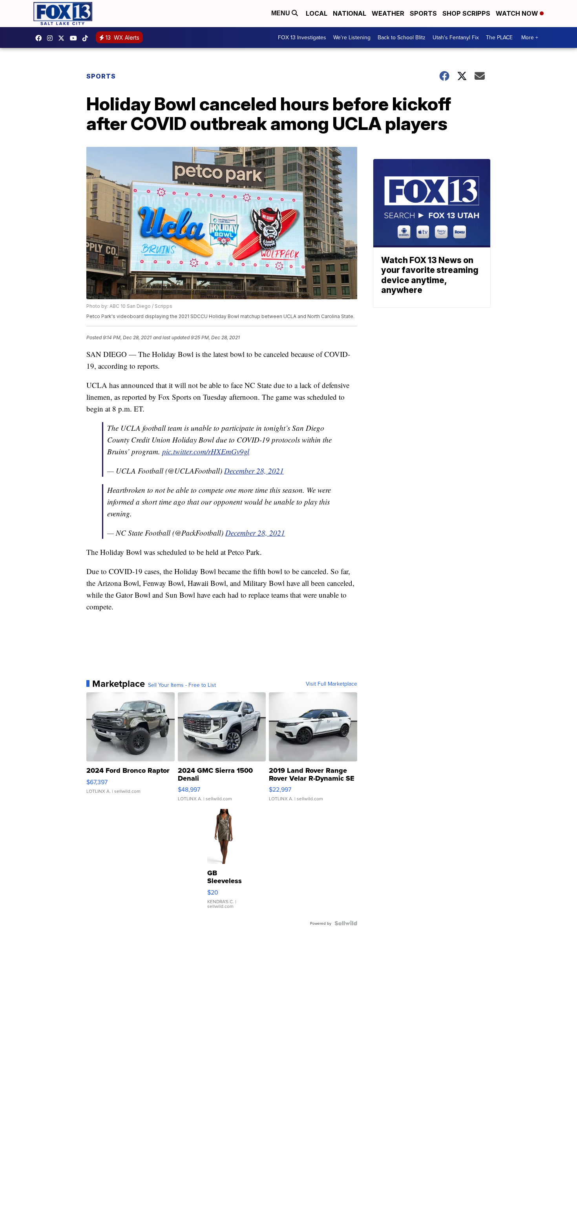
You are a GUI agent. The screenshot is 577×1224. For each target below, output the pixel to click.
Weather (388, 13)
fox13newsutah (40, 38)
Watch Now (518, 13)
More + (529, 37)
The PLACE (499, 37)
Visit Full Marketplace (331, 683)
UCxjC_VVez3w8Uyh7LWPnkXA (75, 38)
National (349, 13)
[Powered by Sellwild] (345, 923)
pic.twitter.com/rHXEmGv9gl (205, 451)
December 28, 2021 (254, 471)
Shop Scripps (466, 13)
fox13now (52, 38)
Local (316, 13)
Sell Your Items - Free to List (182, 685)
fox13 (63, 38)
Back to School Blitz (401, 37)
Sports (423, 13)
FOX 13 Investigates (302, 37)
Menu (281, 13)
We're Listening (352, 37)
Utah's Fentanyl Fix (456, 37)
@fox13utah (87, 38)
